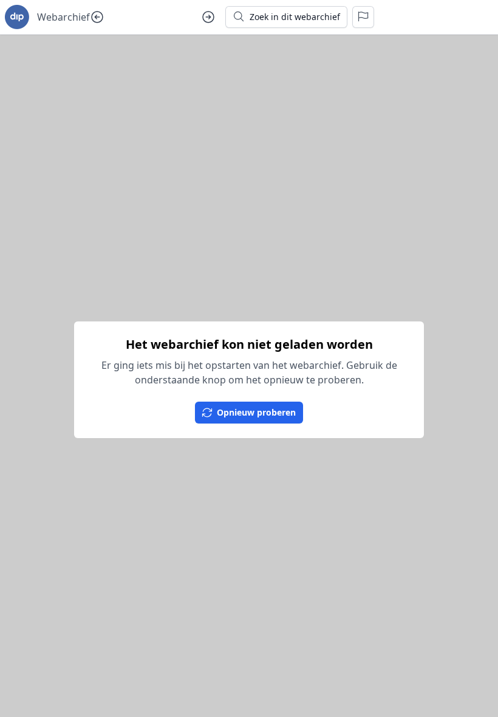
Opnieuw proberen (256, 412)
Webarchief (63, 17)
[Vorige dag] (97, 17)
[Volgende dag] (208, 17)
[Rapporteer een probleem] (363, 17)
